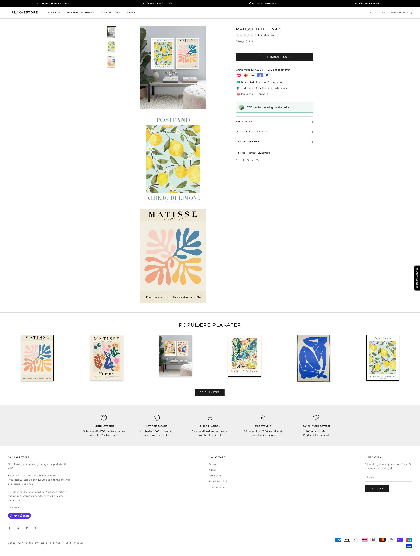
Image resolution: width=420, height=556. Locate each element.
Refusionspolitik (218, 481)
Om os (212, 464)
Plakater (54, 12)
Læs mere (14, 507)
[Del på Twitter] (248, 160)
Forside (241, 152)
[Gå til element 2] (111, 47)
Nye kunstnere (110, 12)
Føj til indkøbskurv (274, 57)
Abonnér (377, 488)
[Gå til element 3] (111, 62)
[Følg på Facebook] (9, 528)
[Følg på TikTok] (35, 528)
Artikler (212, 470)
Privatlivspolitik (217, 487)
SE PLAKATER (210, 392)
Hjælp (131, 12)
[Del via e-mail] (257, 160)
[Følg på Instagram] (18, 528)
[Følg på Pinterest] (26, 528)
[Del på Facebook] (243, 160)
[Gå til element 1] (111, 32)
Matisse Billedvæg (259, 152)
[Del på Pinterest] (252, 160)
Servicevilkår (216, 475)
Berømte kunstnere (80, 12)
